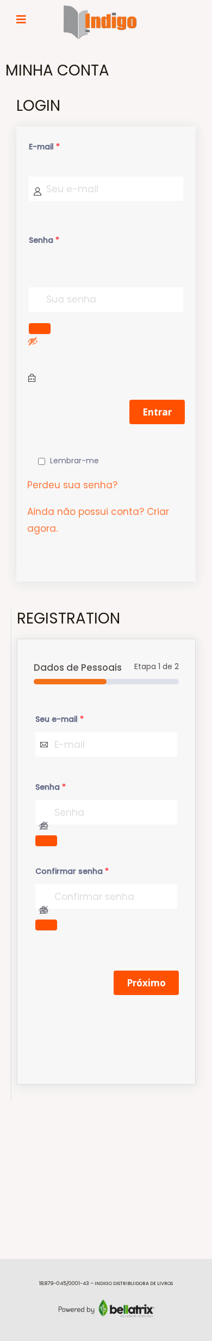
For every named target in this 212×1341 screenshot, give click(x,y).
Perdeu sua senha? (72, 485)
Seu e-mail (59, 719)
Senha (44, 240)
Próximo (146, 983)
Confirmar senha (72, 871)
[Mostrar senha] (40, 328)
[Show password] (32, 341)
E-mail (44, 146)
